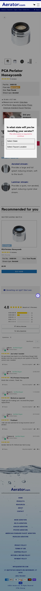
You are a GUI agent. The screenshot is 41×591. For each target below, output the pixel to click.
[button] (36, 4)
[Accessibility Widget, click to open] (38, 295)
